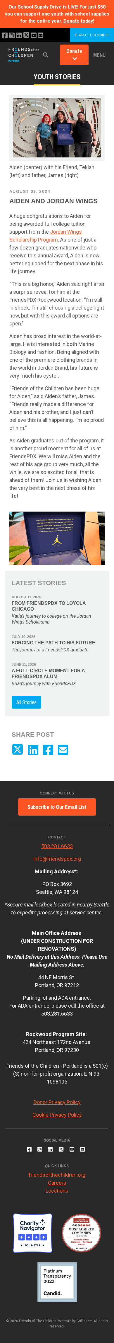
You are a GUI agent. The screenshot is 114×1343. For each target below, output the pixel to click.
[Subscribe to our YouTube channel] (34, 35)
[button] (45, 55)
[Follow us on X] (26, 35)
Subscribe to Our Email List (57, 807)
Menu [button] (99, 55)
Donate (74, 51)
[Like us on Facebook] (5, 35)
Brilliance (84, 1321)
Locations (57, 1191)
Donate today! (78, 21)
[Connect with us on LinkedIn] (19, 35)
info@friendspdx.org (57, 859)
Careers (57, 1183)
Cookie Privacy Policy (57, 1115)
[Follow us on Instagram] (12, 35)
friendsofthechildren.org (57, 1175)
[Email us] (40, 35)
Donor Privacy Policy (57, 1102)
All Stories (26, 702)
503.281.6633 (57, 846)
